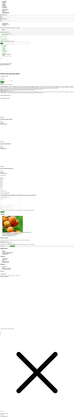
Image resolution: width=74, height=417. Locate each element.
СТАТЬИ (4, 48)
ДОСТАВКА (4, 6)
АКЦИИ (3, 4)
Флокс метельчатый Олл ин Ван (6, 119)
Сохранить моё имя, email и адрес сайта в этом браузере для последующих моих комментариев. (18, 210)
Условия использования (6, 253)
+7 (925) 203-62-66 (3, 38)
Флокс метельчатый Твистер (5, 143)
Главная (3, 53)
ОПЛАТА (4, 5)
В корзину (2, 81)
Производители (5, 254)
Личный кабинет (5, 9)
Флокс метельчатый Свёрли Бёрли (6, 168)
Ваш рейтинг (2, 197)
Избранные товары (5, 261)
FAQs (3, 267)
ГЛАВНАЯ (4, 1)
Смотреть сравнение (3, 416)
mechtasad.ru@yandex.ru (4, 276)
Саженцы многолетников (6, 54)
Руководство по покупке (6, 268)
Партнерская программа (6, 269)
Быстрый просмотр (3, 148)
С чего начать (4, 266)
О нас (3, 250)
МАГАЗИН (4, 2)
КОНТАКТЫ (4, 7)
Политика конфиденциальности (7, 252)
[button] (4, 32)
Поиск (2, 43)
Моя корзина (4, 10)
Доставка (4, 251)
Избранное (4, 25)
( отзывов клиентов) (4, 76)
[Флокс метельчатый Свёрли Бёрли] (10, 165)
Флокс (3, 55)
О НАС (3, 47)
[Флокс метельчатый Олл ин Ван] (10, 116)
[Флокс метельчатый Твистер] (10, 140)
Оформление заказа (5, 24)
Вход (3, 11)
